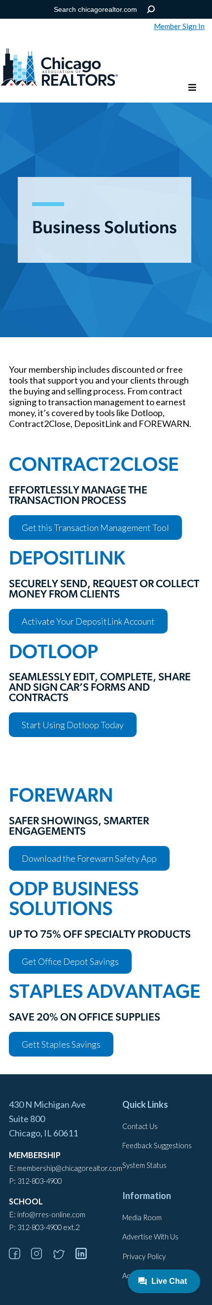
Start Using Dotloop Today (73, 724)
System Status (144, 1165)
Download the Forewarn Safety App (89, 858)
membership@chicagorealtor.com (69, 1168)
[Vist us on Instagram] (41, 1256)
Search (151, 9)
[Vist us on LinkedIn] (85, 1256)
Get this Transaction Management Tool (95, 527)
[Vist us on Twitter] (63, 1256)
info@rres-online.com (51, 1214)
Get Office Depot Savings (70, 961)
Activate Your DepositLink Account (88, 621)
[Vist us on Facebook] (19, 1256)
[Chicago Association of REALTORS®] (59, 68)
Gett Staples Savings (61, 1044)
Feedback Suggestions (157, 1145)
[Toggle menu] (192, 88)
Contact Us (140, 1126)
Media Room (142, 1217)
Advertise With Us (150, 1237)
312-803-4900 (39, 1181)
